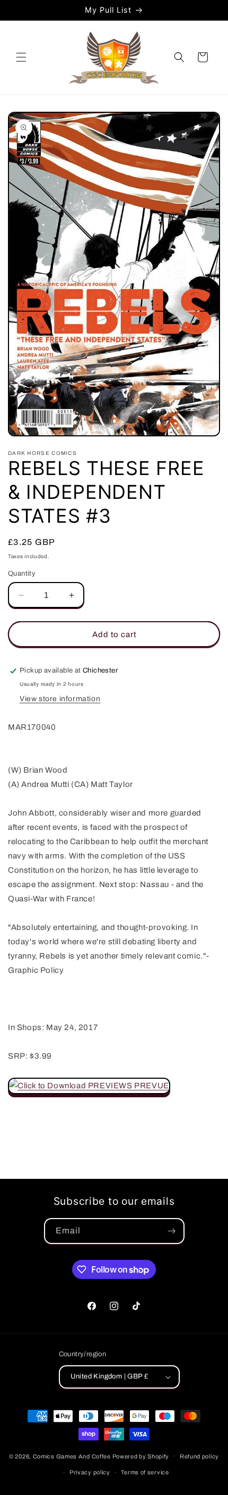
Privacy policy (89, 1472)
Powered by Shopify (141, 1456)
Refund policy (199, 1456)
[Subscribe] (171, 1231)
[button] (21, 57)
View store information (60, 699)
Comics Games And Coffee (72, 1456)
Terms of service (145, 1472)
